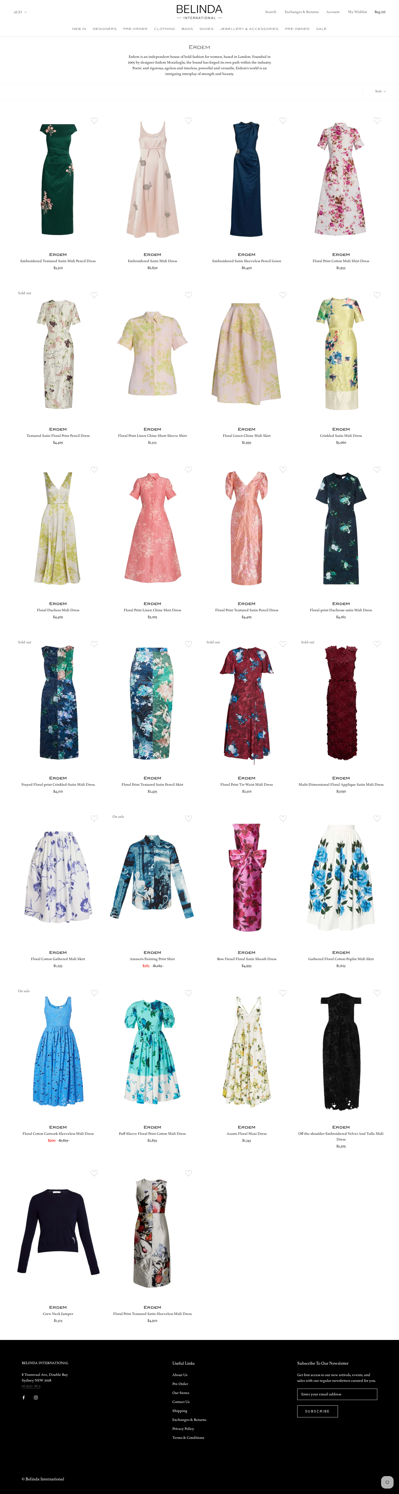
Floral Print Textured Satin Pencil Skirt (152, 785)
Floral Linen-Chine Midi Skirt (247, 436)
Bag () (380, 12)
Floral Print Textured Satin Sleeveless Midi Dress (152, 1314)
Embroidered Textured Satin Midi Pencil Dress (58, 261)
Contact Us (180, 1402)
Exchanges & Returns (302, 12)
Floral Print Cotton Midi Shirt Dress (341, 261)
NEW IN (79, 28)
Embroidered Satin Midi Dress (152, 261)
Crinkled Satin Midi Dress (341, 436)
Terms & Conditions (188, 1438)
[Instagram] (36, 1397)
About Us (179, 1375)
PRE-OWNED (297, 28)
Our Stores (180, 1393)
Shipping (179, 1411)
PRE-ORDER (135, 28)
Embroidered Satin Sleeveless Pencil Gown (246, 261)
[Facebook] (24, 1397)
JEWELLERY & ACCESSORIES (249, 28)
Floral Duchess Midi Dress (58, 610)
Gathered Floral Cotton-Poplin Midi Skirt (341, 959)
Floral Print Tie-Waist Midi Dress (246, 785)
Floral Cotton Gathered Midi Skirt (58, 959)
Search (270, 12)
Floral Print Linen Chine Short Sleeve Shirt (152, 436)
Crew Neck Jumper (58, 1314)
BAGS (187, 28)
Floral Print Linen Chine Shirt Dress (152, 610)
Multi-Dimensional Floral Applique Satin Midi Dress (341, 785)
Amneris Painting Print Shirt (152, 959)
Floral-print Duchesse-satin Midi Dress (341, 610)
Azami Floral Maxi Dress (247, 1134)
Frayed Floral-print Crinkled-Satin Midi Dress (58, 785)
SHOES (206, 28)
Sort (378, 91)
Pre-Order (180, 1384)
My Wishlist (357, 12)
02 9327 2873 (31, 1386)
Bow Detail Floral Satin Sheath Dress (246, 959)
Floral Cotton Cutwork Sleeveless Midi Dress (58, 1134)
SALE (321, 28)
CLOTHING (164, 28)
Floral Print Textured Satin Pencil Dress (246, 610)
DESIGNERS (105, 28)
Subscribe (317, 1411)
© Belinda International (43, 1479)
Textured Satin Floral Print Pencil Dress (58, 436)
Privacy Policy (183, 1429)
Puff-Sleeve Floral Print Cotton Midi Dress (152, 1134)
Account (333, 12)
